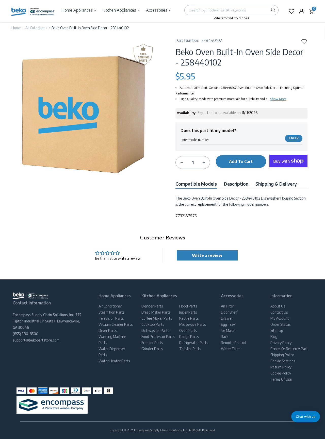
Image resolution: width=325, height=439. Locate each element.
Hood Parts (188, 306)
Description (236, 184)
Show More (278, 99)
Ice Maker (228, 330)
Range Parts (189, 336)
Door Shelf (229, 312)
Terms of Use (281, 379)
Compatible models (196, 184)
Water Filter (230, 349)
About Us (277, 306)
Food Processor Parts (157, 336)
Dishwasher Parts (155, 330)
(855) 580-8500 (25, 334)
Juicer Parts (188, 312)
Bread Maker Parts (155, 312)
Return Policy (280, 367)
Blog (273, 336)
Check (293, 138)
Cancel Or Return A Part (289, 349)
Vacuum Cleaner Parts (116, 324)
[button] (305, 416)
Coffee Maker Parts (156, 318)
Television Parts (111, 318)
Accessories (157, 10)
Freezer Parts (152, 342)
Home (16, 28)
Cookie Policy (280, 373)
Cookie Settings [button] (282, 361)
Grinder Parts (151, 349)
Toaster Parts (190, 349)
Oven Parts (188, 330)
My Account (279, 318)
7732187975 (186, 215)
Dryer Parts (108, 330)
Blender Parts (152, 306)
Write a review (207, 255)
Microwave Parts (192, 324)
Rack (224, 336)
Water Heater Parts (114, 361)
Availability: (187, 113)
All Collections (36, 28)
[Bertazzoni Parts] (33, 11)
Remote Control (233, 342)
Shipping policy (282, 355)
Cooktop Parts (152, 324)
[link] (302, 41)
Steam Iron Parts (111, 312)
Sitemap (276, 330)
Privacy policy (280, 342)
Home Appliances (78, 10)
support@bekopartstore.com (36, 340)
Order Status (280, 324)
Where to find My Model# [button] (231, 18)
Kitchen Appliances (120, 10)
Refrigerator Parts (193, 342)
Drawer (227, 318)
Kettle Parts (189, 318)
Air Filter (227, 306)
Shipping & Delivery (276, 184)
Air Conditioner (110, 306)
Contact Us (279, 312)
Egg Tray (228, 324)
